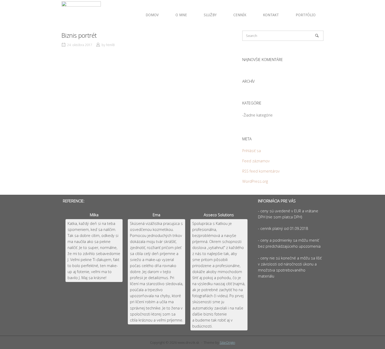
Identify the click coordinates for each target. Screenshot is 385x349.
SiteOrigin (227, 342)
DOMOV (152, 15)
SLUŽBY (210, 15)
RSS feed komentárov (261, 171)
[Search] (316, 36)
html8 (110, 45)
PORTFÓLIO (306, 15)
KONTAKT (271, 15)
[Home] (81, 14)
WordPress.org (255, 181)
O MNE (181, 15)
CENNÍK (239, 15)
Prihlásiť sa (251, 150)
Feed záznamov (256, 160)
